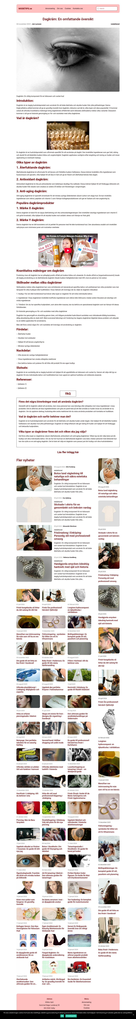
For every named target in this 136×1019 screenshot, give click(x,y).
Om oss (60, 8)
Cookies (68, 8)
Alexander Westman (69, 526)
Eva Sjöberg (67, 498)
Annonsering (50, 8)
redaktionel (115, 24)
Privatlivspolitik (71, 1016)
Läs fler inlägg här (68, 452)
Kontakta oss (78, 8)
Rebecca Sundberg (69, 557)
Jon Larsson (36, 24)
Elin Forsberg (70, 467)
